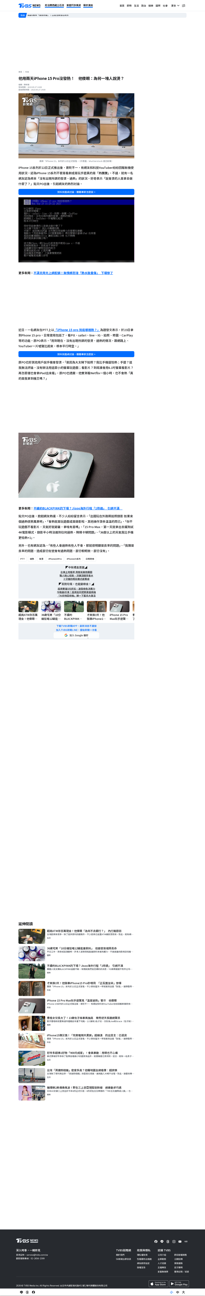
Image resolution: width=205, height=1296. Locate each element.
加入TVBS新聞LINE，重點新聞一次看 (76, 630)
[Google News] (186, 1242)
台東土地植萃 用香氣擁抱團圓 (76, 572)
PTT (22, 558)
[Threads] (168, 1242)
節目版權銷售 (180, 1254)
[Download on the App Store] (158, 1283)
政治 (143, 5)
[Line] (162, 1242)
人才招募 (162, 1263)
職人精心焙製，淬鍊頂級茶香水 (76, 575)
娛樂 (150, 5)
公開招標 (178, 1258)
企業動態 (162, 1258)
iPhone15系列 (74, 558)
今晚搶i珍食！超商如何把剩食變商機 (76, 592)
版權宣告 (141, 1267)
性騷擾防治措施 (144, 1258)
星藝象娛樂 (163, 1271)
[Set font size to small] (172, 1292)
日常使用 (90, 558)
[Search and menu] (184, 6)
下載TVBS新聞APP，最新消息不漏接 (76, 626)
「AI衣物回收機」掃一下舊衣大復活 (76, 595)
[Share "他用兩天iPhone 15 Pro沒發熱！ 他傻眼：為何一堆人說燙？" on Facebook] (33, 1292)
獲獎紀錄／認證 (181, 1271)
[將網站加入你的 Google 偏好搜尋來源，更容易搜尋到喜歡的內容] (76, 635)
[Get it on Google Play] (179, 1283)
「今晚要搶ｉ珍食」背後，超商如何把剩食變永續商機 (52, 15)
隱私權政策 (142, 1254)
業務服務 (178, 1263)
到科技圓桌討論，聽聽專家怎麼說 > (76, 192)
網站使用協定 (143, 1263)
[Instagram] (174, 1242)
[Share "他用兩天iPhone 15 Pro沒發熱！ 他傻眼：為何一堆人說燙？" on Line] (21, 1292)
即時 (129, 5)
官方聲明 (178, 1267)
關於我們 (120, 1254)
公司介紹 (162, 1254)
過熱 (32, 558)
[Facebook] (156, 1242)
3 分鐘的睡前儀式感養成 (76, 579)
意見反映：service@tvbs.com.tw (32, 1254)
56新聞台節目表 (123, 1258)
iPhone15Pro (55, 558)
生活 (136, 5)
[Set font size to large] (184, 1292)
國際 (158, 5)
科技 (27, 71)
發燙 (41, 558)
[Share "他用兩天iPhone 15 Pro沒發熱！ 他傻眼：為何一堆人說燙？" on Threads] (27, 1292)
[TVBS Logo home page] (29, 6)
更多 (174, 5)
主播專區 (162, 1267)
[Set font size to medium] (178, 1292)
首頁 (122, 5)
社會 (165, 5)
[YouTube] (180, 1242)
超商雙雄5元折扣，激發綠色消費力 (76, 588)
